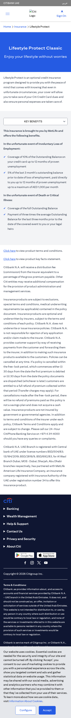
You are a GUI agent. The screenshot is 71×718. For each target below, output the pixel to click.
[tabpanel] (35, 181)
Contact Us (14, 531)
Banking (13, 508)
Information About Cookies (25, 701)
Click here (9, 250)
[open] (8, 14)
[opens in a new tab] (24, 555)
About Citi (14, 546)
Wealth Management (22, 516)
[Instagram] (32, 563)
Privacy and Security (21, 539)
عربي (65, 3)
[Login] (62, 11)
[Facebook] (25, 563)
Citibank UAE (11, 3)
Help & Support (17, 524)
